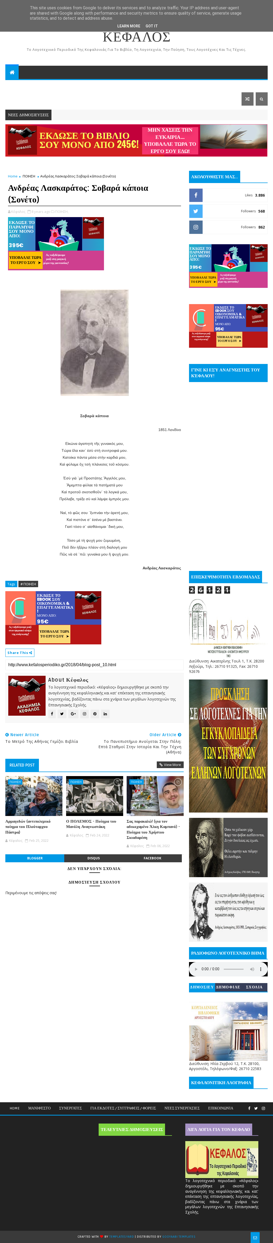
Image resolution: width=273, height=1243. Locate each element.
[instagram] (263, 1108)
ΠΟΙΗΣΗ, (62, 211)
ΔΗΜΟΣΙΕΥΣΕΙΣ (202, 988)
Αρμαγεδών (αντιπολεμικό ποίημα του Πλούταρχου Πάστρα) (28, 827)
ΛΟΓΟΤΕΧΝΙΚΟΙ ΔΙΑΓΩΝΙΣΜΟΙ (158, 85)
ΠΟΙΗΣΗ (29, 176)
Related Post (22, 765)
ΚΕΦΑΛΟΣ (137, 37)
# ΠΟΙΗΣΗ (28, 584)
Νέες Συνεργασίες (182, 1108)
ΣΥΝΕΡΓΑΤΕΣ (70, 1108)
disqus (93, 858)
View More (172, 764)
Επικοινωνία (220, 1108)
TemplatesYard (121, 1237)
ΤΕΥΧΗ (207, 85)
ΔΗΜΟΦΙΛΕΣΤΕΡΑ (228, 988)
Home (13, 176)
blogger (35, 858)
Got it (152, 26)
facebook (152, 858)
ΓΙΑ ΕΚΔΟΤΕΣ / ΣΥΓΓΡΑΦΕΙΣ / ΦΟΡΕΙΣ (123, 1108)
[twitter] (256, 1108)
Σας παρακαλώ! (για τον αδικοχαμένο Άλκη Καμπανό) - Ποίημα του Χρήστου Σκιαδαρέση (153, 829)
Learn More (128, 26)
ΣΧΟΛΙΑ (254, 987)
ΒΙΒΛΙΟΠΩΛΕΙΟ (52, 85)
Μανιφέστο (39, 1108)
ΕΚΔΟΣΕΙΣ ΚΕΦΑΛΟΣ (95, 85)
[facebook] (249, 1108)
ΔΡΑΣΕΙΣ (17, 85)
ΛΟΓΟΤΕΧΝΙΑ (22, 99)
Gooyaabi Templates (178, 1237)
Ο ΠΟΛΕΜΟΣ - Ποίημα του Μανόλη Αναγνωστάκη (91, 824)
